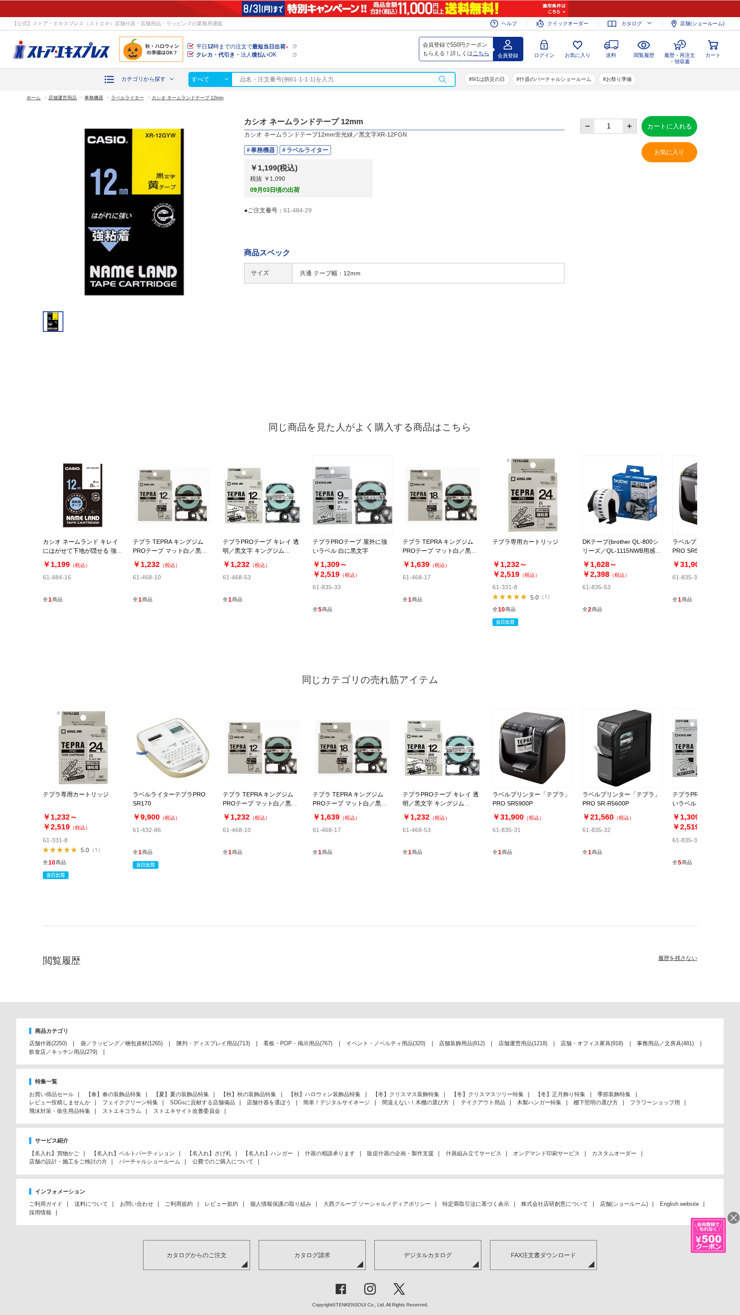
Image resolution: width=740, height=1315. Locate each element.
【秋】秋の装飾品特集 (248, 1094)
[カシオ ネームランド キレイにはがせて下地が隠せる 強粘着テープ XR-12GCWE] (82, 495)
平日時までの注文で (242, 46)
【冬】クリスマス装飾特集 (406, 1094)
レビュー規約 (221, 1204)
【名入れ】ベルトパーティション (133, 1153)
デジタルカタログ (428, 1255)
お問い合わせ (136, 1204)
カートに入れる (669, 126)
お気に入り (578, 55)
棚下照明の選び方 (595, 1102)
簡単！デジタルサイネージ (336, 1102)
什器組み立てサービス (473, 1153)
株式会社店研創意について (554, 1204)
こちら (481, 53)
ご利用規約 (179, 1204)
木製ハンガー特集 (539, 1102)
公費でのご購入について (223, 1161)
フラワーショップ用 (655, 1102)
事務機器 (263, 149)
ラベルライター (307, 149)
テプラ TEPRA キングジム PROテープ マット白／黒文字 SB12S (170, 550)
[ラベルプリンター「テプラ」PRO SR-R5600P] (622, 748)
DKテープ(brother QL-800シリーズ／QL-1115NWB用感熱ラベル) (621, 550)
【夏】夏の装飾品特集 (181, 1094)
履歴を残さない (677, 958)
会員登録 (508, 56)
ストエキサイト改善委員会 (186, 1111)
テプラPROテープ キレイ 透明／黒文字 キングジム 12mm (261, 550)
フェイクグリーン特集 (130, 1102)
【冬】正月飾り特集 (560, 1094)
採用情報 (40, 1212)
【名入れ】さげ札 (209, 1153)
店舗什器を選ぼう (269, 1102)
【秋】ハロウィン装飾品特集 (324, 1094)
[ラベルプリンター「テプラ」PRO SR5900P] (532, 748)
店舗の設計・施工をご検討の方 (68, 1161)
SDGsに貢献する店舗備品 (202, 1102)
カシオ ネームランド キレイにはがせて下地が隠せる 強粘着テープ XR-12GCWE (82, 550)
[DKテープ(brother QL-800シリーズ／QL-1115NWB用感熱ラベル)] (622, 495)
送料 (611, 55)
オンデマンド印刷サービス (546, 1153)
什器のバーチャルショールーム (555, 79)
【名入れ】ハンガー (268, 1153)
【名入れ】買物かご (54, 1153)
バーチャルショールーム (149, 1161)
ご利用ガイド (46, 1204)
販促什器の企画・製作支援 (400, 1153)
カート (713, 55)
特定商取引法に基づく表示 (475, 1204)
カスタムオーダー (614, 1153)
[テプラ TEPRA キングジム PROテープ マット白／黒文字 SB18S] (442, 495)
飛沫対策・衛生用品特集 (59, 1111)
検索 (442, 79)
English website (679, 1204)
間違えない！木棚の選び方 (415, 1102)
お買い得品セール (51, 1094)
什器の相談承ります (330, 1153)
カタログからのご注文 (197, 1255)
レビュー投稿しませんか (59, 1102)
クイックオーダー (567, 24)
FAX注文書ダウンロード (543, 1255)
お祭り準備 (619, 79)
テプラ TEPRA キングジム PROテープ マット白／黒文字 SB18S (440, 550)
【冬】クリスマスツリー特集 (487, 1094)
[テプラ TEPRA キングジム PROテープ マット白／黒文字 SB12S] (172, 495)
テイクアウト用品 (483, 1102)
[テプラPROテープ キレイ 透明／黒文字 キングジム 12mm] (262, 495)
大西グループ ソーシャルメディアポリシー (377, 1204)
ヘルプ (509, 24)
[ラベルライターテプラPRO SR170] (172, 748)
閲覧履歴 (644, 55)
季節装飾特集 (614, 1094)
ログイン (544, 55)
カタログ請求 (312, 1255)
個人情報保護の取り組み (280, 1204)
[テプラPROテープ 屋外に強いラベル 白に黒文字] (352, 495)
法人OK (236, 54)
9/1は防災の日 (488, 79)
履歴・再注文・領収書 (679, 57)
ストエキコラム (121, 1111)
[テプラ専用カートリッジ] (532, 495)
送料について (91, 1204)
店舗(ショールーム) (702, 24)
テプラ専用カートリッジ (525, 541)
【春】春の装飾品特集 (113, 1094)
